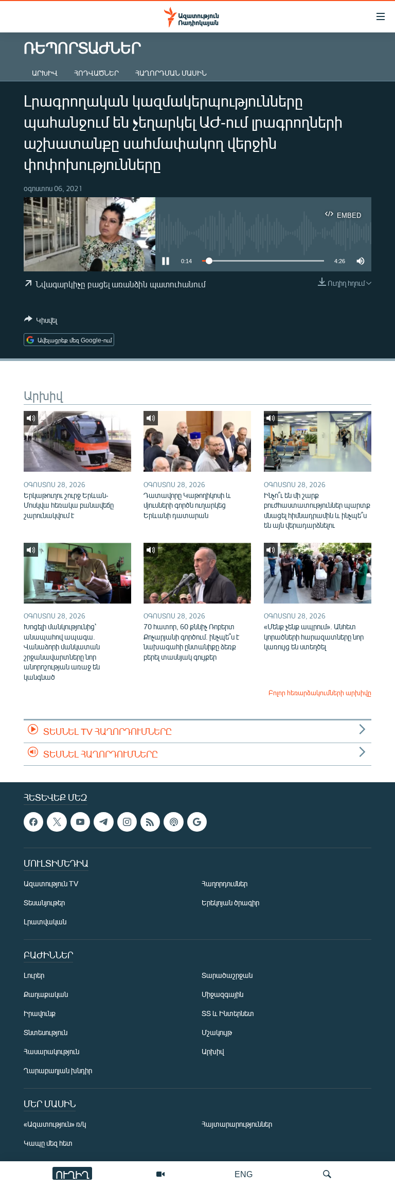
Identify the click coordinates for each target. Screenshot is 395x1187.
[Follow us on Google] (197, 822)
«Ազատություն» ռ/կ (55, 1124)
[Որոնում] (327, 1174)
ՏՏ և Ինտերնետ (228, 1013)
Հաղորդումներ (224, 883)
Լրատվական (45, 921)
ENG (244, 1174)
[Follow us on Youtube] (80, 822)
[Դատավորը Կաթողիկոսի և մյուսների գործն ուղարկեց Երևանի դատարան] (197, 441)
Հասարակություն (51, 1051)
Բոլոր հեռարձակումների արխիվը (319, 693)
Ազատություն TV (51, 883)
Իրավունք (40, 1013)
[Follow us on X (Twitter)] (56, 822)
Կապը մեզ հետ (48, 1143)
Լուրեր (34, 975)
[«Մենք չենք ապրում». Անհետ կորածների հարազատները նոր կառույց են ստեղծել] (317, 573)
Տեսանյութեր (44, 902)
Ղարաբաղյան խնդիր (58, 1070)
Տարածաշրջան (227, 975)
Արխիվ (45, 72)
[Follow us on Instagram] (127, 822)
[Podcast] (173, 822)
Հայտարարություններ (237, 1124)
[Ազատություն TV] (160, 1174)
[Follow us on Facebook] (33, 822)
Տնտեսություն (45, 1032)
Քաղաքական (46, 994)
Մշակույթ (217, 1032)
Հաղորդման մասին (171, 72)
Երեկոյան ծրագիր (230, 902)
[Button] (40, 322)
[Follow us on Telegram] (103, 822)
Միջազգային (222, 994)
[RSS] (150, 822)
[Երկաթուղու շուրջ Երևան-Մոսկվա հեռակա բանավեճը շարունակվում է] (77, 441)
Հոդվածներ (96, 72)
